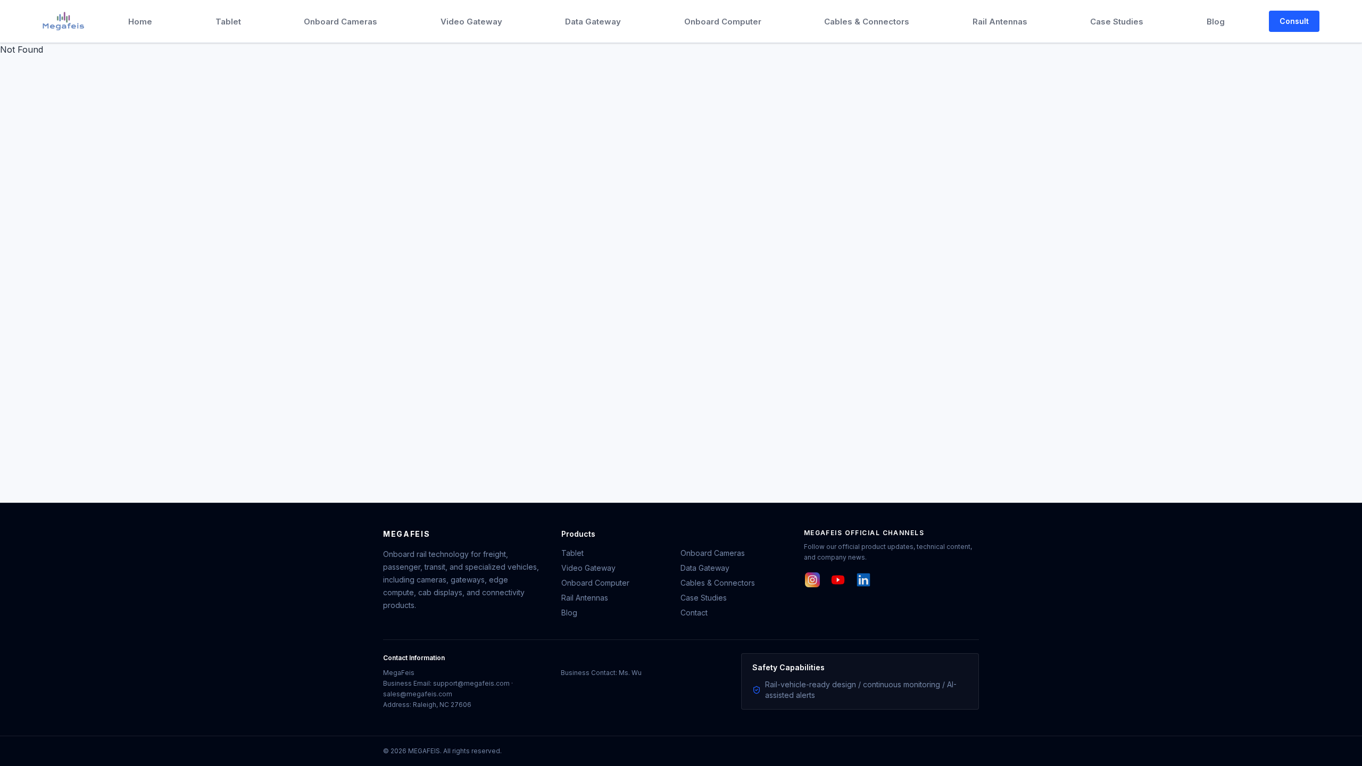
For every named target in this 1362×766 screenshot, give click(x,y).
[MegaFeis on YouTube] (837, 579)
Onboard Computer (722, 21)
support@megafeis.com (471, 683)
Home (140, 21)
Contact (694, 612)
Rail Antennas (1000, 21)
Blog (1216, 21)
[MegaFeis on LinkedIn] (863, 579)
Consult (1294, 21)
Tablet (228, 21)
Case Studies (1116, 21)
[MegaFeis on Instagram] (812, 579)
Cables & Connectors (866, 21)
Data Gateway (593, 21)
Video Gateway (471, 21)
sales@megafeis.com (417, 694)
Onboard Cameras (340, 21)
